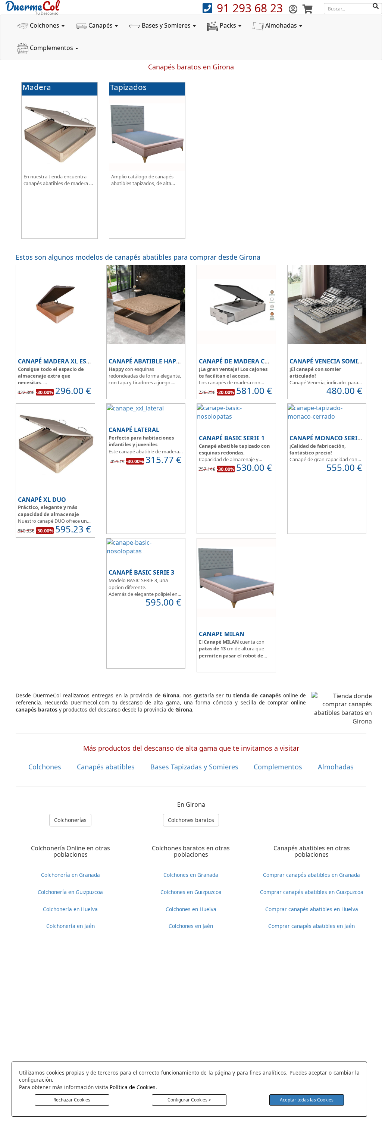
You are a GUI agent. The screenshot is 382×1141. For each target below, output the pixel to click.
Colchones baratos (191, 819)
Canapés (100, 25)
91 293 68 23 (251, 8)
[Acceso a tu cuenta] (294, 9)
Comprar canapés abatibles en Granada (311, 874)
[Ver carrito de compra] (308, 9)
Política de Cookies (133, 1087)
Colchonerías (70, 819)
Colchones (44, 25)
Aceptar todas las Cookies (307, 1100)
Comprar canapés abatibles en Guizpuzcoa (311, 891)
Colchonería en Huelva (70, 908)
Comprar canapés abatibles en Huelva (311, 908)
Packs (228, 25)
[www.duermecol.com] (33, 7)
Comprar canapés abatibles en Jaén (311, 925)
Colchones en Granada (190, 874)
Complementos (51, 48)
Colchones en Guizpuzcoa (191, 891)
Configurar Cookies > (189, 1100)
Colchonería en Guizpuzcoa (70, 891)
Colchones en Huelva (191, 908)
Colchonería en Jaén (70, 925)
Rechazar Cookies (71, 1100)
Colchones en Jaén (191, 925)
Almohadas (281, 25)
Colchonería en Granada (70, 874)
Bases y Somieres (166, 25)
